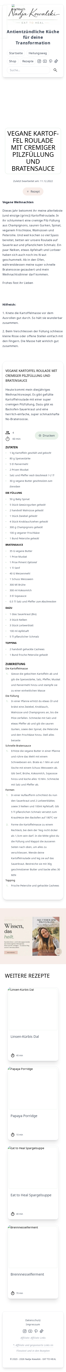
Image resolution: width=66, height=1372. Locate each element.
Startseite (16, 53)
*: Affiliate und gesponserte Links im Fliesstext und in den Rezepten (33, 1347)
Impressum (33, 1324)
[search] (57, 70)
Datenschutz (33, 1320)
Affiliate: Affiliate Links (33, 1337)
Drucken (49, 435)
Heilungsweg (38, 53)
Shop (12, 61)
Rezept (35, 191)
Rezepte (28, 61)
